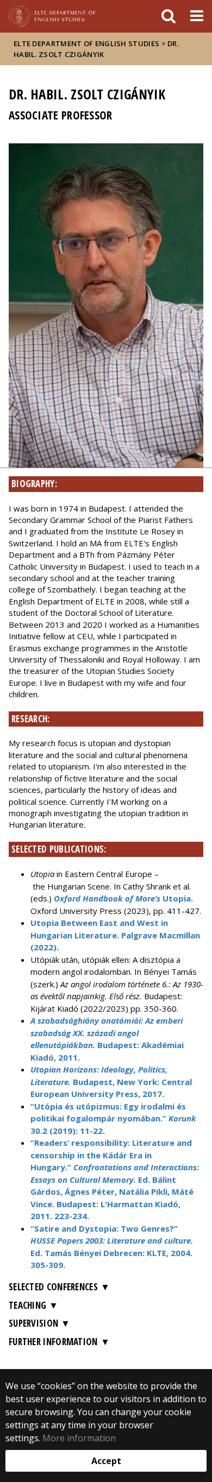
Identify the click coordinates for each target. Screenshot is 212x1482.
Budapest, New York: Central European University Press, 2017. (111, 1081)
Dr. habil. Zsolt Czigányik (96, 49)
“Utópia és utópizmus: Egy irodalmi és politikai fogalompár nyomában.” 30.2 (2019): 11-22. (113, 1118)
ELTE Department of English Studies (86, 43)
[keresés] (168, 16)
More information (79, 1438)
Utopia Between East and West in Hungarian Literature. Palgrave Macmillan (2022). (115, 935)
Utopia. (123, 898)
